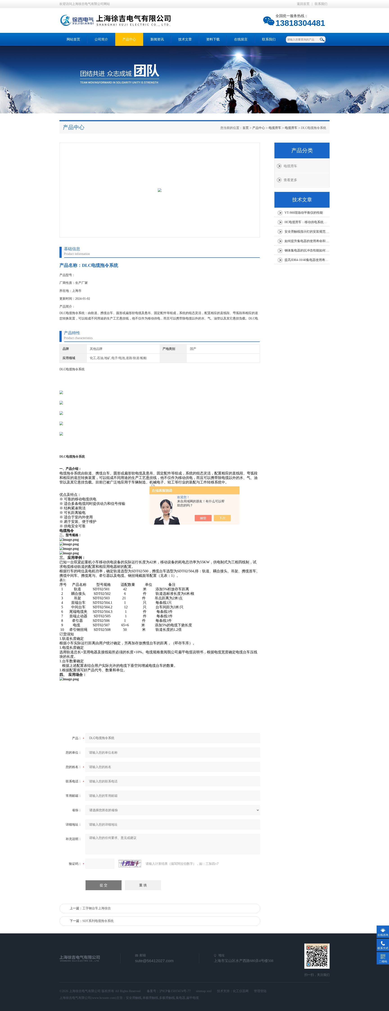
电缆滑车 (275, 128)
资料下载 (213, 39)
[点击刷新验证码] (130, 863)
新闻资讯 (157, 39)
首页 (245, 128)
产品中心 (129, 39)
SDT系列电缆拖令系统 (98, 921)
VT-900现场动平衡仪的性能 (304, 212)
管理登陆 (260, 991)
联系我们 (321, 4)
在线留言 (241, 39)
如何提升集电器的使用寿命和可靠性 (307, 241)
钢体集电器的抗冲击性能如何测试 (307, 250)
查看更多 (290, 180)
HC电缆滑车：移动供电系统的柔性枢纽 (307, 222)
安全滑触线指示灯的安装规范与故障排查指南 (307, 231)
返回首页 (303, 4)
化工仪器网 (241, 991)
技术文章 (185, 39)
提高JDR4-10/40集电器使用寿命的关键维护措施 (307, 260)
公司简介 (101, 39)
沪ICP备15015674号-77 (175, 991)
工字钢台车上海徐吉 (96, 908)
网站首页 (73, 39)
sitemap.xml (204, 991)
